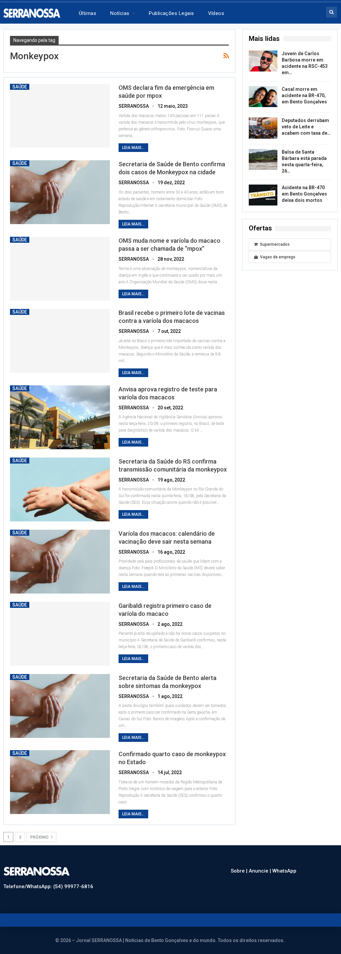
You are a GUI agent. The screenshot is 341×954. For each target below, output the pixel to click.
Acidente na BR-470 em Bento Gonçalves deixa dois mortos (304, 194)
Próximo (40, 837)
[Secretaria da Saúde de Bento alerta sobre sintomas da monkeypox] (60, 706)
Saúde (19, 86)
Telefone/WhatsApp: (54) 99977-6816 (48, 886)
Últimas (87, 13)
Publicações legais (171, 13)
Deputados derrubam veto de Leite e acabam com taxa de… (306, 127)
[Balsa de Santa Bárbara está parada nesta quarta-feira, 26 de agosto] (263, 159)
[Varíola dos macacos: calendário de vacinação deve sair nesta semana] (60, 562)
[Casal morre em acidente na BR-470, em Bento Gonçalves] (263, 96)
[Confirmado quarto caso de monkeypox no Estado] (60, 782)
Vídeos (216, 13)
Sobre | (240, 871)
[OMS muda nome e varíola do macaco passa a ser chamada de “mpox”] (60, 269)
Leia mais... (133, 147)
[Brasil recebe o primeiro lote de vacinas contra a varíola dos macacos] (60, 341)
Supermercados (275, 244)
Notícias (120, 13)
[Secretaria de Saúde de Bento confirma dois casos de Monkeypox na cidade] (60, 192)
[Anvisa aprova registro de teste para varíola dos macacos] (60, 417)
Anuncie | (260, 871)
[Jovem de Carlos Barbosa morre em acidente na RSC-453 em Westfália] (263, 61)
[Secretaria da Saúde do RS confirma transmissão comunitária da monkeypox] (60, 489)
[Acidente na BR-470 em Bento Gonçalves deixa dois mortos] (263, 195)
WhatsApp (284, 871)
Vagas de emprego (277, 257)
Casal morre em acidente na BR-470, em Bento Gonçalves (304, 95)
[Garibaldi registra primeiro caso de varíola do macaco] (60, 634)
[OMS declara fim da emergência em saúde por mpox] (60, 116)
